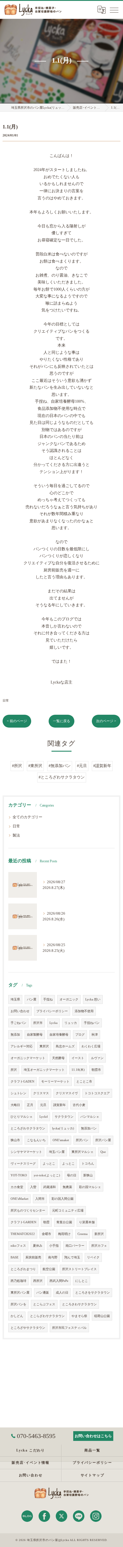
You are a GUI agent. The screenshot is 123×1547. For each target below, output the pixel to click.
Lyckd (43, 1116)
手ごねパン (18, 1022)
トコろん (88, 1163)
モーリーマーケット (55, 1081)
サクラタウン (64, 1116)
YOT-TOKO (19, 1175)
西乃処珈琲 (18, 1280)
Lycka (53, 1022)
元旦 (43, 1105)
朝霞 (46, 1222)
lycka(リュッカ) (63, 1128)
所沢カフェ (99, 1245)
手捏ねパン (92, 1022)
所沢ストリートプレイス (79, 1269)
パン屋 (31, 999)
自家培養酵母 (58, 1034)
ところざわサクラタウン (28, 1128)
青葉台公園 (64, 1222)
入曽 (33, 1187)
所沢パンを (18, 1304)
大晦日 (15, 1105)
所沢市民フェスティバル (69, 1327)
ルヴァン (97, 1058)
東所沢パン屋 (20, 1292)
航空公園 (49, 1269)
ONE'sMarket (19, 1198)
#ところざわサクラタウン (62, 777)
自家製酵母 (35, 1034)
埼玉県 (15, 999)
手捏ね (48, 999)
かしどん (17, 1316)
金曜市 (46, 1234)
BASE (15, 1257)
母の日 (71, 1175)
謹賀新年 (59, 1105)
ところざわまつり (23, 1269)
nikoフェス (18, 1245)
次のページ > (106, 721)
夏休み (37, 1245)
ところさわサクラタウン (79, 1304)
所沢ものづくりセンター (28, 1210)
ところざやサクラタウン (28, 1327)
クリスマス (41, 1093)
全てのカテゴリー (27, 817)
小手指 (54, 1245)
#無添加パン (60, 766)
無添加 (15, 1034)
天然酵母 (58, 1058)
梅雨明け (64, 1234)
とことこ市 (84, 1081)
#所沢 (17, 766)
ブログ (80, 1034)
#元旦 (82, 766)
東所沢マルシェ (83, 1151)
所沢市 (38, 1022)
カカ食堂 (17, 1187)
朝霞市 (96, 1069)
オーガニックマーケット (28, 1058)
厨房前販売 (33, 1257)
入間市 (40, 1198)
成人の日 (62, 1292)
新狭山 (88, 1175)
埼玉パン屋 (57, 1151)
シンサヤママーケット (26, 1151)
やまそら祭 (79, 1316)
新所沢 (99, 1234)
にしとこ (81, 1280)
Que (103, 1151)
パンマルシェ (89, 1116)
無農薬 (67, 1187)
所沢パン (82, 1140)
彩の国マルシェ (90, 1187)
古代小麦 (79, 1105)
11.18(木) (78, 1069)
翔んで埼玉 (72, 1257)
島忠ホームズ (65, 1046)
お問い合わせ (20, 1011)
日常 (6, 700)
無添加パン (89, 1128)
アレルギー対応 (22, 1046)
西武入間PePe (58, 1280)
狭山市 (15, 1140)
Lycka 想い (92, 999)
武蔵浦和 (49, 1187)
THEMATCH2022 (23, 1234)
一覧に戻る (61, 721)
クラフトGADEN (22, 1081)
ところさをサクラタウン (92, 1292)
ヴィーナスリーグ (23, 1163)
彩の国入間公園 (62, 1198)
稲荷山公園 (102, 1316)
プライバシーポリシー (52, 1011)
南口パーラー (75, 1245)
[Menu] (114, 9)
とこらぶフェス (44, 1304)
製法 (16, 835)
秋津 (95, 1034)
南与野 (52, 1257)
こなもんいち (36, 1140)
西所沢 (38, 1280)
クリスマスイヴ (67, 1093)
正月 (30, 1105)
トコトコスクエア (97, 1093)
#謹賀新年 (102, 766)
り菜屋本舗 (87, 1222)
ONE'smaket (61, 1140)
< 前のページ (17, 721)
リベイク (93, 1257)
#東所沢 (35, 766)
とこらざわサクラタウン (47, 1316)
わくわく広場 (91, 1046)
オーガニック (68, 999)
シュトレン (18, 1093)
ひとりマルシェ (22, 1116)
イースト (78, 1058)
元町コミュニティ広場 (68, 1210)
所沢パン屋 (103, 1140)
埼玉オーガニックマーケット (44, 1069)
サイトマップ (92, 1475)
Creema (83, 1234)
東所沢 (44, 1046)
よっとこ (49, 1163)
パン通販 (42, 1292)
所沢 (14, 1069)
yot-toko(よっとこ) (47, 1175)
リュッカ (70, 1022)
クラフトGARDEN (23, 1222)
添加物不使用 (84, 1011)
